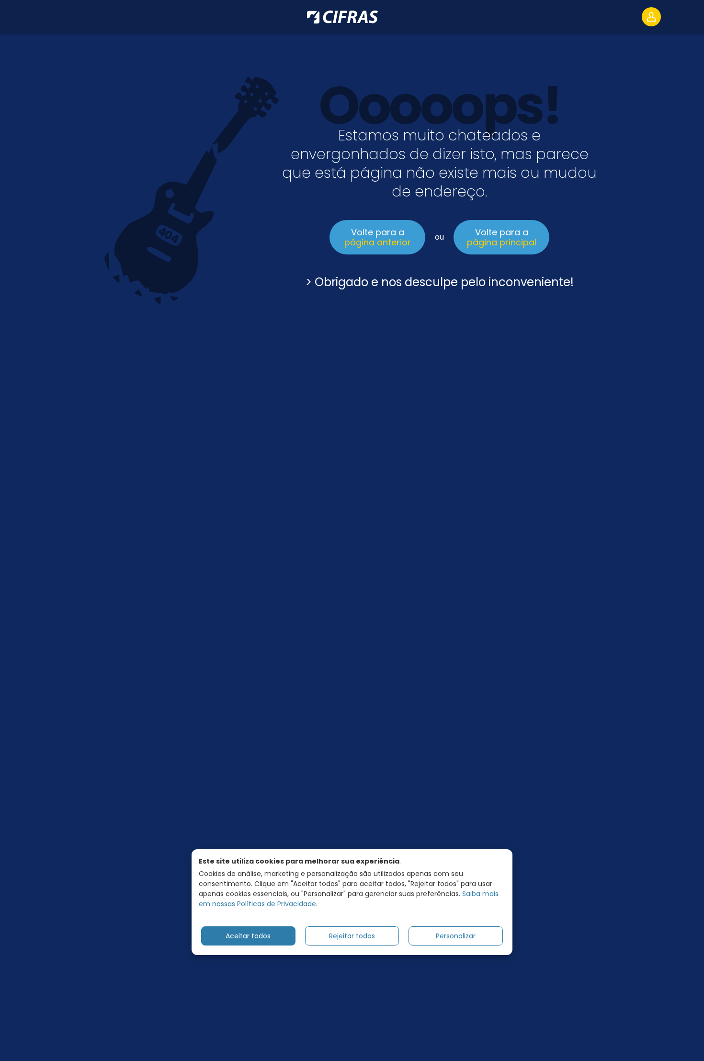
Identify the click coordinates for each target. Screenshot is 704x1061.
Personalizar (456, 935)
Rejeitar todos (352, 935)
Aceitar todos (248, 935)
